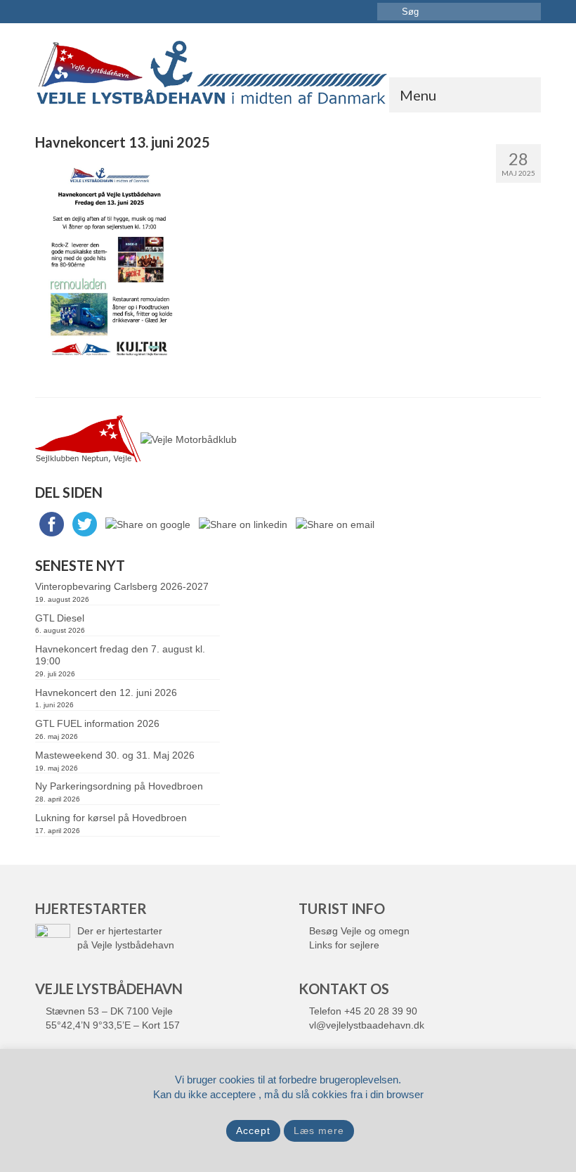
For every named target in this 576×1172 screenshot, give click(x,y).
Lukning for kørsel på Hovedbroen (111, 817)
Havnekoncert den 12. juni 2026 (106, 692)
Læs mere (319, 1130)
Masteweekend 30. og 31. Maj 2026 (115, 755)
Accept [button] (253, 1130)
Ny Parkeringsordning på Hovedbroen (119, 786)
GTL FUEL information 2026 (97, 723)
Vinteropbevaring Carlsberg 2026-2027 (122, 586)
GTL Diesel (59, 618)
